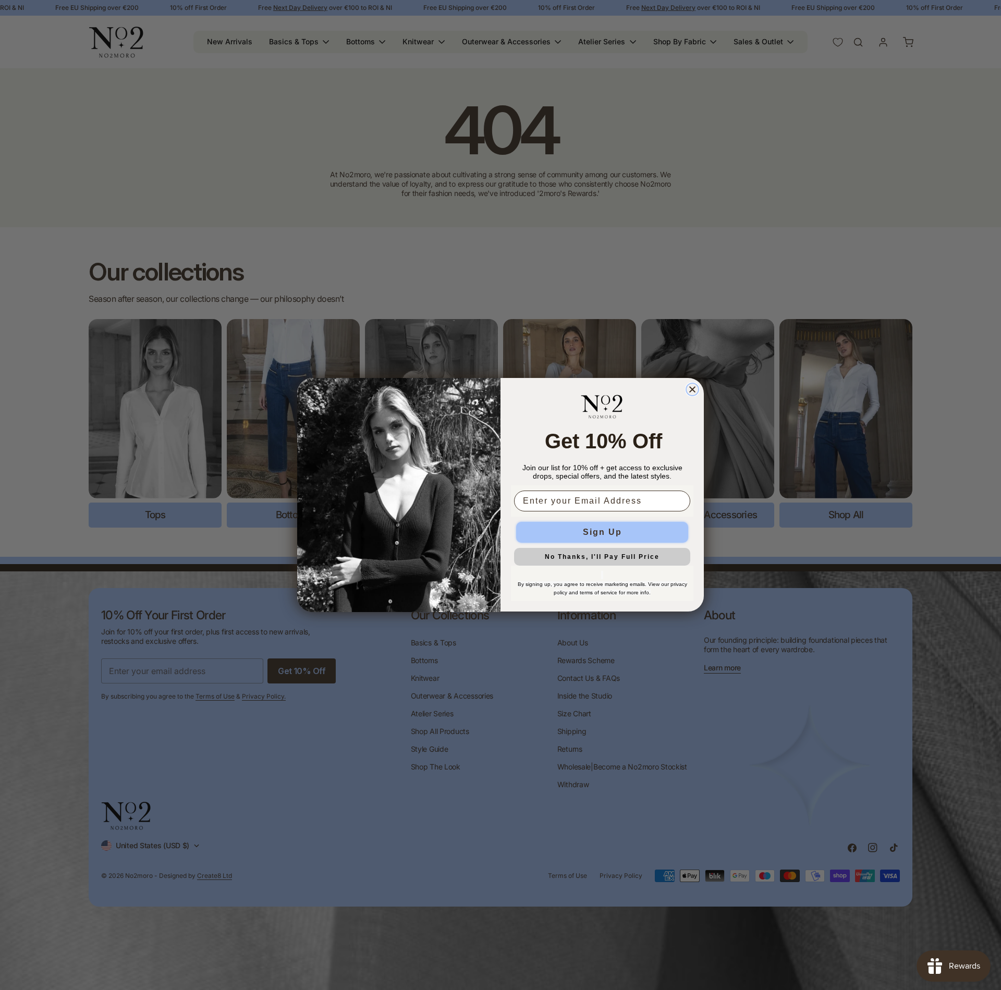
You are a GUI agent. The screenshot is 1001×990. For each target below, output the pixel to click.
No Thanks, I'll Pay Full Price (602, 557)
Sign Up (602, 532)
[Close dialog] (692, 389)
